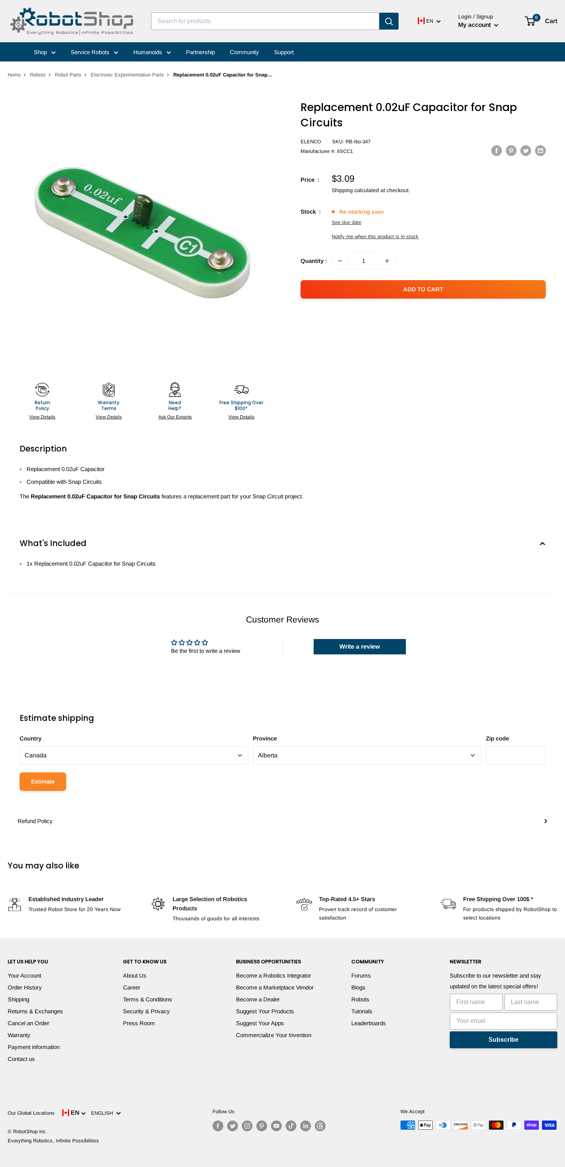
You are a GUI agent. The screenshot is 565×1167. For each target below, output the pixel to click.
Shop (41, 52)
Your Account (24, 975)
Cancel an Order (28, 1023)
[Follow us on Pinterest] (261, 1126)
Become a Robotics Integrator (273, 975)
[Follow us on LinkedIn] (305, 1126)
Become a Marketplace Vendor (275, 987)
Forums (361, 975)
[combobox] (265, 21)
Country (31, 738)
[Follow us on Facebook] (218, 1126)
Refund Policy (35, 821)
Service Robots (91, 52)
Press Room (139, 1023)
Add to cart (423, 289)
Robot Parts (68, 75)
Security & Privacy (146, 1011)
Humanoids (148, 52)
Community (244, 52)
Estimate (43, 781)
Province (265, 738)
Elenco (311, 141)
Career (131, 987)
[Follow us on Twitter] (232, 1126)
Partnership (200, 52)
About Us (134, 975)
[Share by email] (540, 150)
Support (284, 52)
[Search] (389, 21)
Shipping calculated (355, 190)
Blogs (358, 987)
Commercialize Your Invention (273, 1035)
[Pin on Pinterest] (511, 150)
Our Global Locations (31, 1113)
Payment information (34, 1047)
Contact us (21, 1059)
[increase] (387, 261)
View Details (42, 417)
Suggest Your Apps (260, 1023)
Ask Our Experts (175, 417)
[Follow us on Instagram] (247, 1126)
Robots (38, 75)
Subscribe (503, 1039)
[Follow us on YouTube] (276, 1126)
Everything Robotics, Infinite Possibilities (53, 1141)
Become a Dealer (258, 999)
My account (475, 25)
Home (14, 75)
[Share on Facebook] (496, 150)
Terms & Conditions (147, 999)
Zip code (497, 738)
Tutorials (361, 1011)
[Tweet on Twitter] (525, 150)
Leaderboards (368, 1023)
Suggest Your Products (265, 1011)
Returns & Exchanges (35, 1011)
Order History (25, 987)
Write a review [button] (359, 646)
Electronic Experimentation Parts (127, 75)
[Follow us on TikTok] (291, 1126)
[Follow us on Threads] (320, 1126)
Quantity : (314, 260)
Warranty (19, 1035)
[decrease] (340, 261)
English (103, 1113)
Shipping (18, 999)
